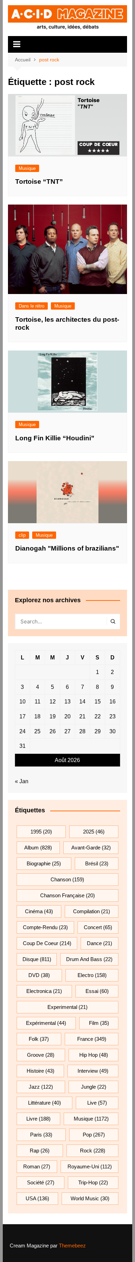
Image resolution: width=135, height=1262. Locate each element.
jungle (93, 1087)
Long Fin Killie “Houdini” (54, 438)
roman (36, 1166)
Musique (27, 168)
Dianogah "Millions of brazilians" (67, 548)
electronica (44, 991)
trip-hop (93, 1182)
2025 (94, 832)
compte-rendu (45, 927)
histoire (40, 1071)
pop (94, 1135)
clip (22, 535)
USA (37, 1198)
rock (92, 1150)
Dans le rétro (31, 306)
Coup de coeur (47, 943)
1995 (41, 832)
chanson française (67, 895)
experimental (67, 1007)
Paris (41, 1135)
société (40, 1182)
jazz (41, 1087)
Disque (36, 959)
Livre (38, 1119)
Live (97, 1103)
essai (97, 991)
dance (99, 943)
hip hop (93, 1055)
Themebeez (72, 1245)
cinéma (39, 911)
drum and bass (89, 959)
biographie (44, 863)
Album (38, 847)
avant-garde (91, 847)
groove (40, 1055)
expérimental (46, 1023)
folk (39, 1039)
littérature (44, 1103)
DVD (39, 975)
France (91, 1039)
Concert (98, 927)
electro (92, 975)
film (99, 1023)
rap (40, 1150)
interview (93, 1071)
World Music (90, 1198)
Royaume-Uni (90, 1166)
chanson (67, 879)
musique (91, 1119)
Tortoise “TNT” (39, 181)
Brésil (96, 863)
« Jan (21, 781)
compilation (91, 911)
